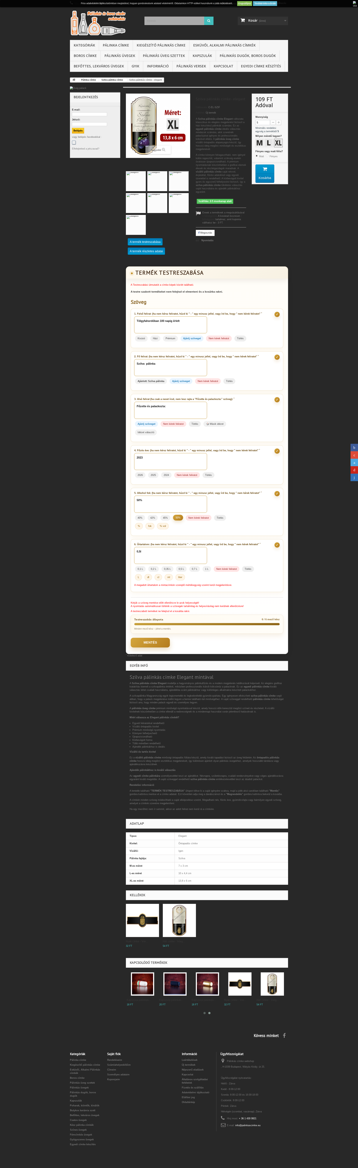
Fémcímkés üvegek (81, 1134)
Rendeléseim (114, 1060)
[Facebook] (74, 142)
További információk (265, 3)
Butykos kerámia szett (82, 1110)
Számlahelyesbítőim (119, 1064)
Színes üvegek (78, 1129)
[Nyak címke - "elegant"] (142, 920)
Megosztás (206, 232)
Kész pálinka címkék (82, 1125)
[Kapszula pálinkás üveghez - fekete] (175, 984)
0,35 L (167, 569)
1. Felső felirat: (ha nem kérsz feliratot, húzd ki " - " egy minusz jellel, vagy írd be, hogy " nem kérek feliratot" (198, 313)
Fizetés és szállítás (193, 1087)
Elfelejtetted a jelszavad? (85, 148)
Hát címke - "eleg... (174, 941)
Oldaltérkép (188, 1102)
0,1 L (140, 569)
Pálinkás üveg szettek (164, 55)
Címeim (111, 1069)
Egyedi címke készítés (261, 66)
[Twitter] (354, 462)
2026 (140, 475)
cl (158, 577)
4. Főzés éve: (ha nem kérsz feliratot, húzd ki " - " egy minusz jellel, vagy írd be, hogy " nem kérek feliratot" (197, 450)
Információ (158, 66)
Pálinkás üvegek (119, 55)
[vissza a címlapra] (73, 80)
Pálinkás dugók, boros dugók (248, 55)
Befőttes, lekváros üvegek (99, 66)
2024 (166, 475)
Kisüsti (141, 338)
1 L (206, 569)
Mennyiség (261, 117)
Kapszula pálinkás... (139, 1000)
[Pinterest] (354, 470)
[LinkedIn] (354, 477)
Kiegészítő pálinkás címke (161, 45)
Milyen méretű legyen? (268, 136)
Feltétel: (200, 112)
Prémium (170, 338)
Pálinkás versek (191, 66)
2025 (153, 475)
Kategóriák (84, 45)
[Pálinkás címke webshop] (104, 22)
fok (150, 526)
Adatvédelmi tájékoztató (195, 1092)
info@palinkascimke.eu (247, 1125)
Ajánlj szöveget (192, 338)
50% (178, 517)
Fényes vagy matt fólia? (269, 151)
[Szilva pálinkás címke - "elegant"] (136, 181)
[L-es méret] (269, 143)
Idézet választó (146, 432)
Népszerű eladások (193, 1069)
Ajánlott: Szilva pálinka (151, 381)
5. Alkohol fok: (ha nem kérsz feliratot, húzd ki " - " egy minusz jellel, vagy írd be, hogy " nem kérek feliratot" (198, 492)
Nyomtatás (207, 240)
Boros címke (85, 55)
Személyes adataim (118, 1074)
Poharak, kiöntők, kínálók (84, 1105)
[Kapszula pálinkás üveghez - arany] (207, 984)
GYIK (135, 66)
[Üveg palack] (95, 88)
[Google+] (354, 455)
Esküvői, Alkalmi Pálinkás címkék (224, 45)
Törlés (240, 338)
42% (152, 517)
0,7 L (194, 569)
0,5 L (181, 569)
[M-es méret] (260, 143)
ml (168, 577)
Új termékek (188, 1064)
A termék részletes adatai (146, 251)
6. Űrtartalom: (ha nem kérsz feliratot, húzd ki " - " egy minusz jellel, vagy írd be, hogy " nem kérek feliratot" (197, 544)
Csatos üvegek (78, 1120)
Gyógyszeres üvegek (82, 1139)
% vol (163, 526)
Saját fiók (114, 1054)
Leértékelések (189, 1060)
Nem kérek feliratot (219, 338)
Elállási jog (188, 1097)
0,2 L (153, 569)
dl (148, 577)
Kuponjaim (113, 1079)
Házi (155, 338)
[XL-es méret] (278, 143)
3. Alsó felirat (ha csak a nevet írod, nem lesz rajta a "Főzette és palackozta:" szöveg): (184, 398)
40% (140, 517)
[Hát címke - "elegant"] (179, 920)
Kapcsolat (223, 66)
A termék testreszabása (145, 241)
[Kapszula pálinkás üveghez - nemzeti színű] (142, 984)
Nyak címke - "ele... (137, 941)
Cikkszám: (202, 107)
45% (165, 517)
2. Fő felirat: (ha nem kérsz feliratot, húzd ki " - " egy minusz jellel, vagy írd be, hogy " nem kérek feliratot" (196, 356)
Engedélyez (244, 3)
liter (180, 577)
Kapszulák (202, 55)
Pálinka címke (116, 45)
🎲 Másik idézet (215, 424)
